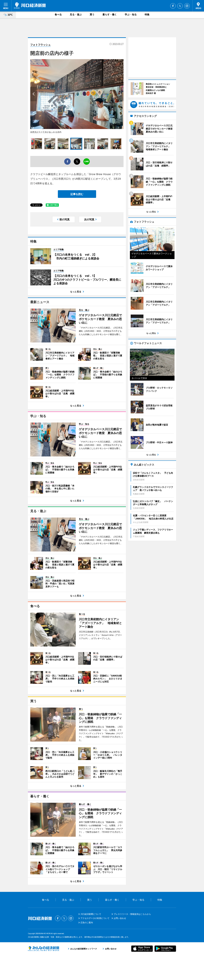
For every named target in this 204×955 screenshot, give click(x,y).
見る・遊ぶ (76, 14)
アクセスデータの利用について (94, 918)
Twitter (180, 6)
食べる (58, 14)
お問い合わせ (120, 918)
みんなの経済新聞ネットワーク (43, 948)
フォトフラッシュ (40, 44)
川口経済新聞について (90, 914)
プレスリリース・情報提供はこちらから (132, 914)
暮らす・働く (109, 14)
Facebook (173, 6)
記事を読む (77, 194)
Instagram (187, 6)
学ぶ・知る (131, 14)
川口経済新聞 (30, 5)
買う (92, 14)
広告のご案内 (86, 922)
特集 (147, 14)
